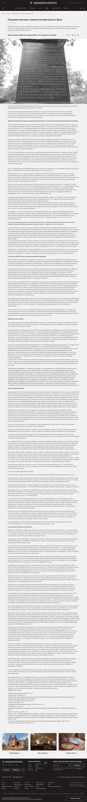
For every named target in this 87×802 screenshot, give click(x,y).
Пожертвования (40, 784)
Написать (27, 782)
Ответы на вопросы (29, 786)
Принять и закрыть (75, 798)
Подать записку (56, 8)
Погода (26, 788)
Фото (40, 8)
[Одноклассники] (70, 35)
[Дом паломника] (43, 742)
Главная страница (18, 784)
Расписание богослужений (54, 786)
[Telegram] (73, 35)
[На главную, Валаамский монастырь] (43, 3)
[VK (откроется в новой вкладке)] (72, 3)
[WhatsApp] (75, 35)
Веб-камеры (17, 782)
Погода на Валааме (34, 761)
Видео (46, 8)
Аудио (3, 782)
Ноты (3, 784)
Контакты (66, 8)
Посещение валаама (20, 8)
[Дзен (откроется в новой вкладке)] (75, 3)
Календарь (16, 786)
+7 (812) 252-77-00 (6, 777)
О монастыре (28, 784)
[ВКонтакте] (67, 35)
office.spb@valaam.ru (18, 777)
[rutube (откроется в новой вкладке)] (84, 3)
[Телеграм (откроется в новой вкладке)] (81, 3)
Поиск (37, 786)
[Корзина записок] (81, 8)
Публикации (32, 8)
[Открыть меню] (3, 8)
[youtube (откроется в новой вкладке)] (78, 3)
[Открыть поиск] (84, 8)
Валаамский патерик (7, 786)
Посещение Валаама (41, 788)
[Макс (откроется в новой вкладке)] (69, 3)
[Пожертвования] (15, 742)
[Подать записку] (72, 742)
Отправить (77, 765)
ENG (5, 2)
